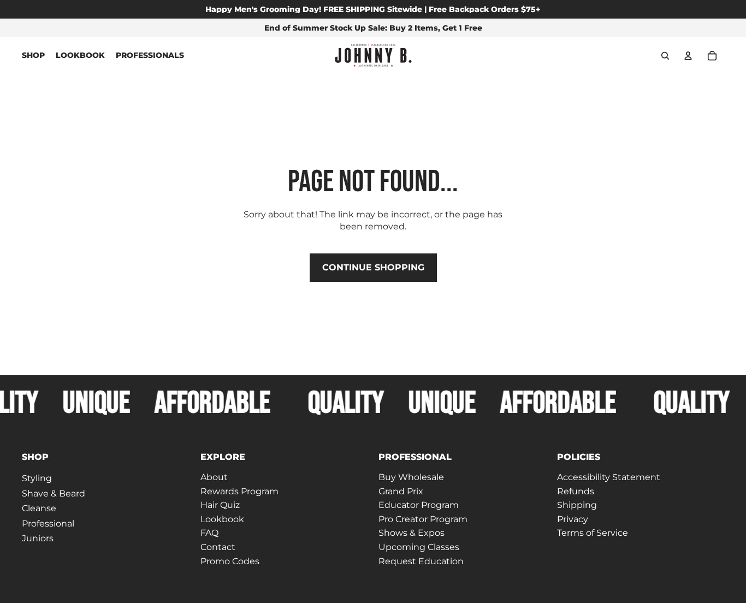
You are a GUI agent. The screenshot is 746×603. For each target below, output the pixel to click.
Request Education (421, 561)
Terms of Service (592, 533)
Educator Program (418, 505)
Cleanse (39, 509)
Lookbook (222, 519)
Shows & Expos (411, 533)
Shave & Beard (53, 493)
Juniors (38, 539)
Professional (48, 523)
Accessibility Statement (608, 477)
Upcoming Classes (418, 547)
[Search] (665, 56)
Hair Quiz (220, 505)
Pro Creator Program (422, 519)
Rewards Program (239, 491)
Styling (37, 478)
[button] (106, 457)
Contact (217, 547)
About (214, 477)
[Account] (688, 56)
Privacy (572, 519)
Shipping (577, 505)
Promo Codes (229, 561)
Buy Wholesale (411, 477)
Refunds (575, 491)
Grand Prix (400, 491)
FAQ (209, 533)
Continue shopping (373, 267)
